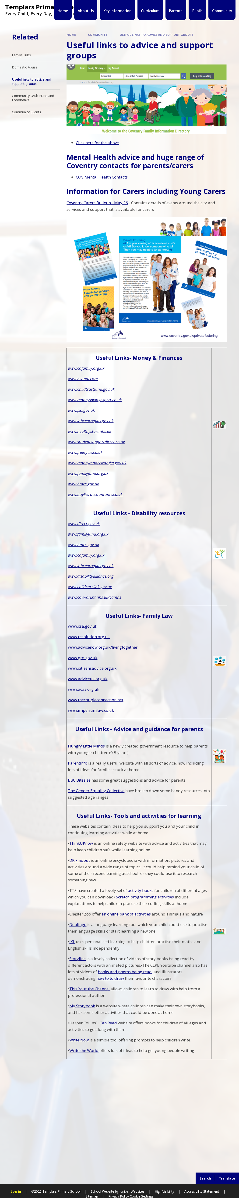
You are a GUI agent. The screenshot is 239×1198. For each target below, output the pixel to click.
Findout (82, 860)
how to (103, 978)
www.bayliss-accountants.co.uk (95, 494)
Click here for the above (97, 142)
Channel (102, 988)
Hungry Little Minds (86, 746)
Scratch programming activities (145, 897)
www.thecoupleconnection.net (95, 699)
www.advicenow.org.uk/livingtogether (102, 647)
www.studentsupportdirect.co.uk (96, 441)
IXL (72, 941)
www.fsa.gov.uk (81, 410)
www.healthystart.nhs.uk (89, 431)
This (73, 988)
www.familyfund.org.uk (88, 473)
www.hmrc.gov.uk (83, 483)
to (111, 978)
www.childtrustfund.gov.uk (91, 389)
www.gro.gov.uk (82, 657)
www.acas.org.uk (83, 689)
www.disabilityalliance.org (90, 576)
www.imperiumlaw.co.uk (91, 710)
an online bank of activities (126, 914)
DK (72, 860)
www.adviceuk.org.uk (87, 678)
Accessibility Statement (201, 1191)
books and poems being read (125, 971)
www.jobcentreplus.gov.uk (90, 420)
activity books (140, 890)
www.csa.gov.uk (82, 626)
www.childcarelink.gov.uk (90, 586)
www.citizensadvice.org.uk (92, 668)
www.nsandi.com (83, 378)
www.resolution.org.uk (89, 636)
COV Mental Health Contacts (102, 177)
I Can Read (107, 1023)
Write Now (79, 1040)
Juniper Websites (131, 1191)
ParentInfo (77, 763)
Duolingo (77, 924)
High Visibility (164, 1191)
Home (71, 34)
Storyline (77, 958)
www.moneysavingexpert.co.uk (95, 399)
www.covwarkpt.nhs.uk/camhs (94, 597)
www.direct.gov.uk (84, 523)
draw (118, 978)
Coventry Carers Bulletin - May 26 (97, 202)
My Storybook (82, 1005)
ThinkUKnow (81, 843)
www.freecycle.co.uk (85, 452)
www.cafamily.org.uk (86, 368)
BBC (72, 780)
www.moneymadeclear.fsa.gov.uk (97, 462)
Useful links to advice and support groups (156, 34)
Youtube (86, 988)
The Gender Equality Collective (96, 790)
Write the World (83, 1050)
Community (98, 34)
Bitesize (83, 780)
